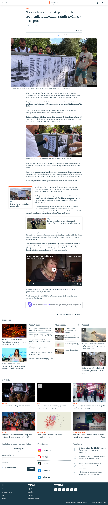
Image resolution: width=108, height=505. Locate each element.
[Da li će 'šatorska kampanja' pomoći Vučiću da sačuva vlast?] (54, 392)
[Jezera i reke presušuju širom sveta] (59, 351)
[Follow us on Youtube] (63, 489)
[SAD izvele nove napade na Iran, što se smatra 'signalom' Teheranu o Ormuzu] (14, 331)
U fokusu (6, 380)
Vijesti (28, 8)
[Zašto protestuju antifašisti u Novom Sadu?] (20, 194)
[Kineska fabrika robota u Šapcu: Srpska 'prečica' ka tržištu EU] (89, 392)
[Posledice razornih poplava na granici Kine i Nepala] (59, 337)
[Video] (102, 3)
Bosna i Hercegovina (80, 432)
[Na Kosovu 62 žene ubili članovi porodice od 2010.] (59, 344)
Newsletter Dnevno (33, 498)
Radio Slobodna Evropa (37, 258)
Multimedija (60, 325)
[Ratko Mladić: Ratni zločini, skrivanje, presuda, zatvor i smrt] (94, 359)
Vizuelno (30, 492)
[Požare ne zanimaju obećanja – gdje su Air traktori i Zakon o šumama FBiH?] (94, 335)
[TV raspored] (75, 489)
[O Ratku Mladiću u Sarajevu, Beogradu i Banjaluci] (59, 330)
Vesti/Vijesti (34, 325)
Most (39, 403)
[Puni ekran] (80, 284)
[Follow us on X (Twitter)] (59, 489)
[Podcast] (97, 3)
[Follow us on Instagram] (67, 489)
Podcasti (86, 325)
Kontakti (4, 498)
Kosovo (4, 403)
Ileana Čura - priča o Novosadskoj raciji (40, 256)
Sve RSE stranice (7, 492)
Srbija (75, 403)
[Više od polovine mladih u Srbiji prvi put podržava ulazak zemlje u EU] (18, 421)
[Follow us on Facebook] (55, 489)
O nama (4, 489)
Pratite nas (31, 468)
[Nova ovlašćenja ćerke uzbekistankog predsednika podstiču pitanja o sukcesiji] (14, 355)
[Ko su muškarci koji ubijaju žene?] (18, 392)
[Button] (79, 30)
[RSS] (71, 489)
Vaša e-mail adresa (8, 455)
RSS (3, 495)
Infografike (41, 432)
